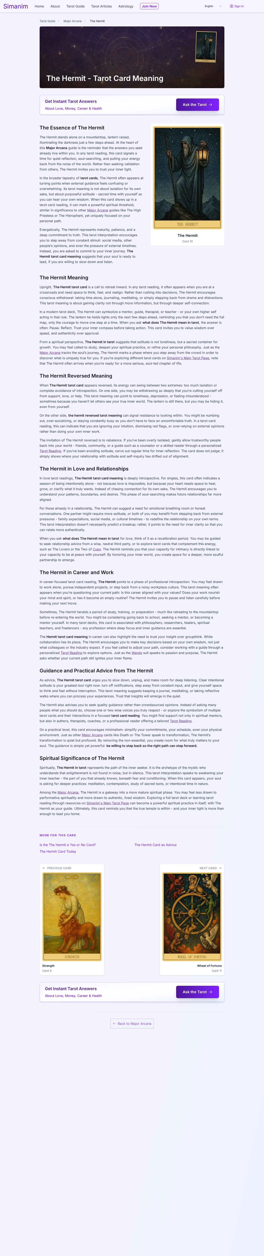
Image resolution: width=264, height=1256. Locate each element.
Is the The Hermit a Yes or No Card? (68, 845)
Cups (97, 549)
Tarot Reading (50, 451)
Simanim (15, 6)
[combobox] (213, 6)
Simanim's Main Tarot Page (188, 358)
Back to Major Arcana (134, 1023)
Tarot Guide (75, 6)
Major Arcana (73, 21)
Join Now (149, 6)
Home (39, 6)
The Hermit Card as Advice (155, 845)
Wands (137, 653)
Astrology (125, 6)
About (55, 6)
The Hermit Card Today (58, 851)
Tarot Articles (101, 6)
